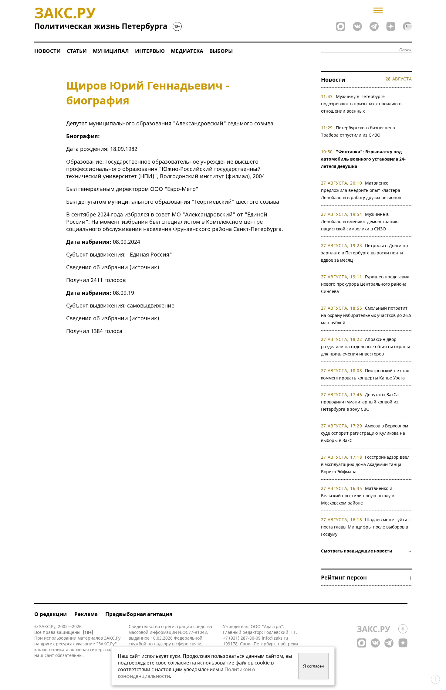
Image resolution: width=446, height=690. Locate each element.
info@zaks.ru (275, 638)
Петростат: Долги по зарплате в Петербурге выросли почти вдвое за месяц (364, 253)
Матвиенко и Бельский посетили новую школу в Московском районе (357, 495)
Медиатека (187, 50)
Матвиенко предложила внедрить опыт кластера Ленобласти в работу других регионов (361, 190)
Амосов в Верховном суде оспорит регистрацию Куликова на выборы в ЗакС (364, 433)
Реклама (86, 613)
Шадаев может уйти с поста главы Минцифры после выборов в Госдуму (366, 527)
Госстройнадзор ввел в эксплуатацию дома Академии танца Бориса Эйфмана (365, 464)
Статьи (77, 50)
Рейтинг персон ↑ (366, 577)
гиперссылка (103, 649)
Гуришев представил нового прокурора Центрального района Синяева (365, 284)
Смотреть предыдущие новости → (366, 551)
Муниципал (111, 50)
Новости (47, 50)
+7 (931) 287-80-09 (242, 638)
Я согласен (313, 666)
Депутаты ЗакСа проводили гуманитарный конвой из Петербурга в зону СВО (360, 402)
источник (144, 267)
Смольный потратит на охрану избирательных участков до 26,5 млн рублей (366, 315)
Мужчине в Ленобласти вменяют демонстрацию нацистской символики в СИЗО (360, 221)
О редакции (50, 613)
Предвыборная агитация (138, 613)
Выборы (221, 50)
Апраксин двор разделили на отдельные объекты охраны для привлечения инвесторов (365, 346)
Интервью (150, 50)
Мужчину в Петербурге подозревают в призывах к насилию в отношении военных (361, 103)
